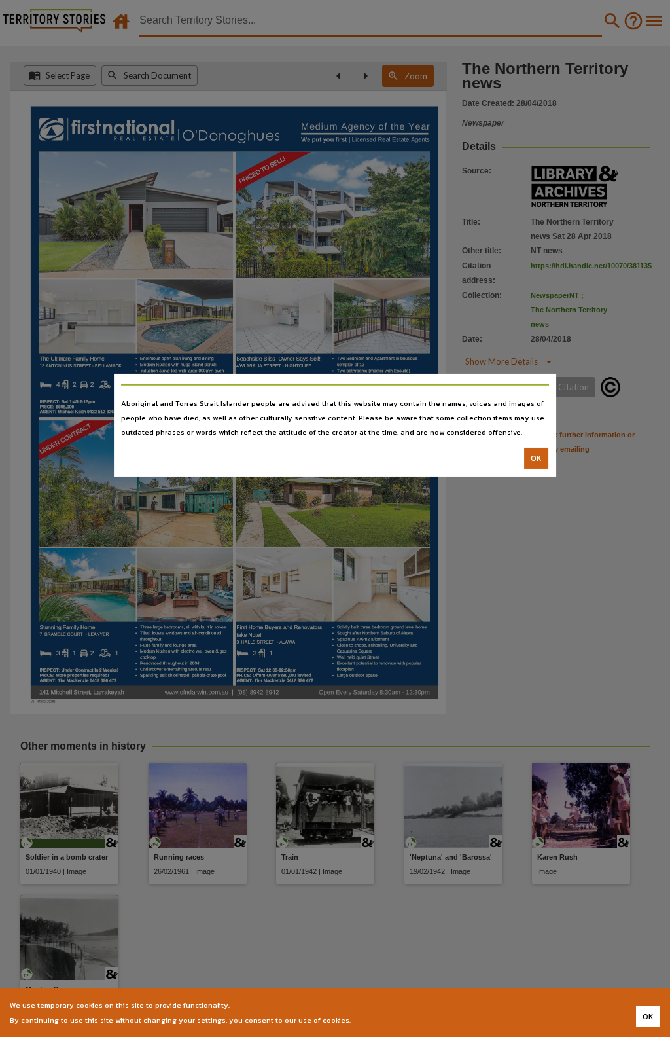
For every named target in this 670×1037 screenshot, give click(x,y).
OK (536, 458)
